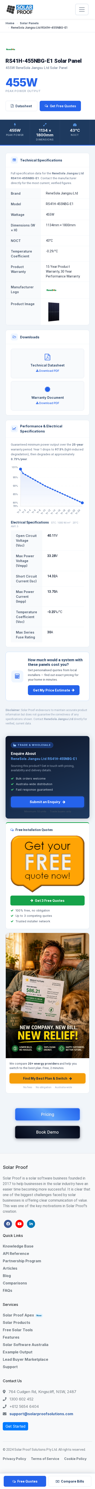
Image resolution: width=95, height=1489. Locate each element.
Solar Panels (29, 23)
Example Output (18, 1352)
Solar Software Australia (25, 1344)
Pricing (47, 1114)
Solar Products (16, 1322)
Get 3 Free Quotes (50, 900)
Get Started (15, 1426)
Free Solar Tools (18, 1330)
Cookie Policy (75, 1459)
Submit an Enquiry (45, 802)
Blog (7, 1275)
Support (10, 1366)
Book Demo (47, 1132)
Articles (10, 1268)
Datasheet (23, 106)
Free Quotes (27, 1481)
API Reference (16, 1253)
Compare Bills (72, 1481)
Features (11, 1337)
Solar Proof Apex (22, 1315)
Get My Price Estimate (51, 690)
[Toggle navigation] (82, 9)
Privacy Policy (14, 1459)
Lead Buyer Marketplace (25, 1359)
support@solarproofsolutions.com (41, 1414)
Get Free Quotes (63, 106)
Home (10, 23)
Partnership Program (22, 1261)
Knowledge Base (18, 1246)
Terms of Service (45, 1459)
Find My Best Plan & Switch (45, 1078)
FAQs (7, 1290)
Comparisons (15, 1283)
